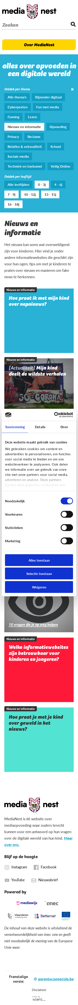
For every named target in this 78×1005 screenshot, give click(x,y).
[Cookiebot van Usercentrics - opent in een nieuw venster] (55, 415)
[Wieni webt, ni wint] (39, 998)
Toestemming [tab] (15, 426)
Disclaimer (39, 990)
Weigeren (39, 587)
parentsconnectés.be (56, 979)
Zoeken (10, 25)
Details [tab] (40, 426)
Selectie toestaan (39, 573)
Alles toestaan (39, 560)
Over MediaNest (39, 44)
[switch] (67, 514)
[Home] (29, 11)
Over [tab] (64, 426)
